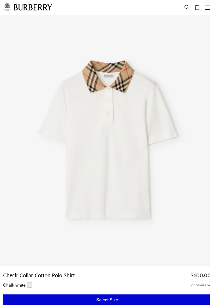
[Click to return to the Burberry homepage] (33, 7)
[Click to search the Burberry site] (187, 7)
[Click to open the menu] (208, 7)
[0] (197, 7)
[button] (107, 299)
